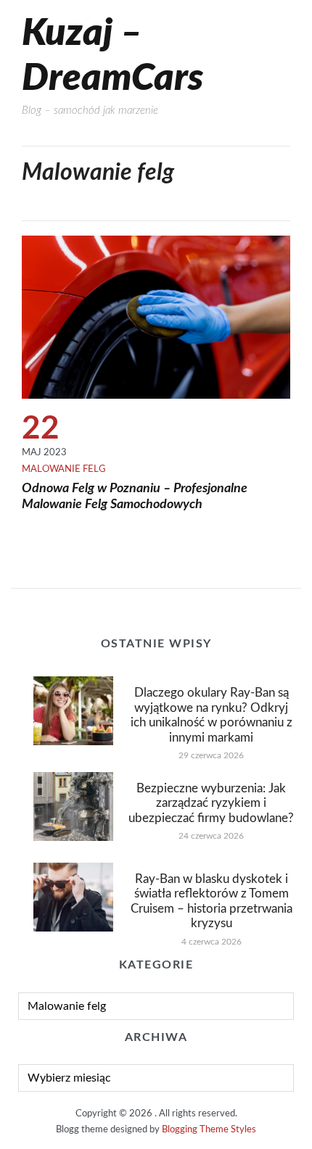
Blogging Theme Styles (209, 1130)
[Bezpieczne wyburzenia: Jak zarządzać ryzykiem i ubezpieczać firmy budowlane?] (73, 805)
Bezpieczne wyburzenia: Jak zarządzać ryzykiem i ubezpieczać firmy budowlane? (211, 803)
